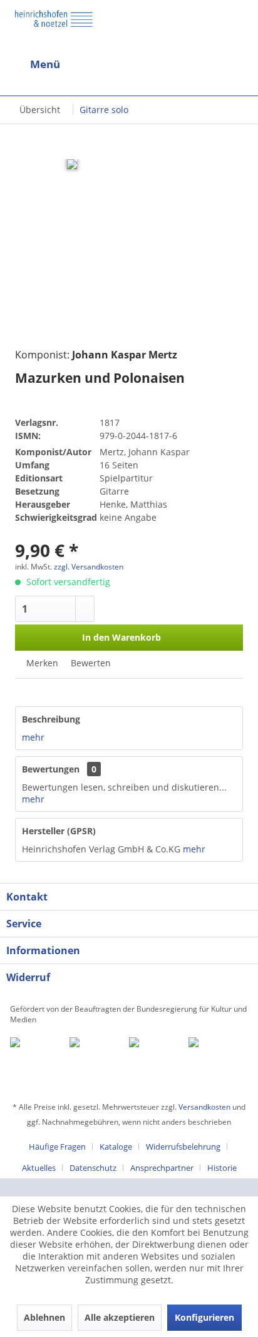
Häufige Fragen (57, 1146)
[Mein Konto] (208, 64)
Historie (222, 1167)
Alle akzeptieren (120, 1317)
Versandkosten (204, 1107)
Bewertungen (51, 769)
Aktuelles (39, 1167)
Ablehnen (44, 1317)
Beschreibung (51, 719)
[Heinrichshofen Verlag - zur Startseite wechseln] (54, 27)
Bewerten (89, 663)
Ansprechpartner (162, 1167)
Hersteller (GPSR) (59, 831)
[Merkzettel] (238, 66)
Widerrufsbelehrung (183, 1146)
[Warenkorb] (178, 64)
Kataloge (116, 1146)
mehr (33, 737)
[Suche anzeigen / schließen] (119, 64)
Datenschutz (93, 1167)
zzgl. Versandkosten (88, 566)
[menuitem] (64, 64)
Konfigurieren (204, 1317)
